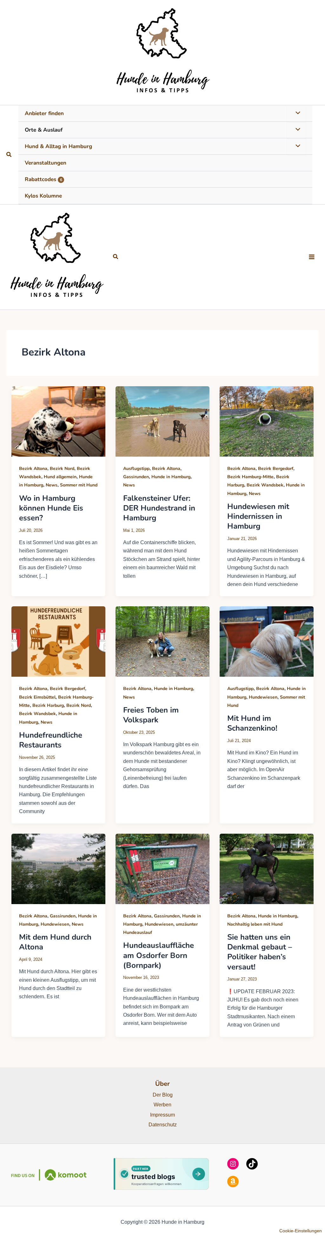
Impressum (162, 1114)
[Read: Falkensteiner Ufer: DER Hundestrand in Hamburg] (162, 421)
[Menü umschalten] (296, 113)
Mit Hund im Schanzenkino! (252, 723)
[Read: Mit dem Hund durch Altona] (58, 868)
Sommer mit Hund (78, 485)
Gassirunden (136, 477)
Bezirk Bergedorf (275, 469)
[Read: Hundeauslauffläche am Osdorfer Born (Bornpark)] (162, 868)
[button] (9, 155)
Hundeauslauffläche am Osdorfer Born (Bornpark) (158, 955)
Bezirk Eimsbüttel (37, 697)
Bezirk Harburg (48, 705)
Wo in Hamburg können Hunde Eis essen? (51, 508)
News (51, 485)
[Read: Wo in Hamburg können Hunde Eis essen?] (58, 421)
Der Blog (163, 1095)
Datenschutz (163, 1124)
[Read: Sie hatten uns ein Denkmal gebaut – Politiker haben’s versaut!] (267, 868)
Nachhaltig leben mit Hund (254, 924)
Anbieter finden (44, 113)
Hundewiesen (263, 697)
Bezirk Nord (62, 469)
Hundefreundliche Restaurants (50, 740)
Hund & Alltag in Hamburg (58, 146)
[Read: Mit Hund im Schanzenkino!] (267, 641)
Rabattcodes (43, 179)
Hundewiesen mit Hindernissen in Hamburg (258, 516)
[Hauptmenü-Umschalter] (312, 257)
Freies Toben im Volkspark (151, 715)
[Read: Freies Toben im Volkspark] (162, 641)
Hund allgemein (60, 477)
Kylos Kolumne (43, 195)
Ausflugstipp (136, 469)
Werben (162, 1104)
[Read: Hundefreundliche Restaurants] (58, 641)
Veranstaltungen (45, 162)
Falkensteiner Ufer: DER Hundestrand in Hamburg (159, 508)
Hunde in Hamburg (170, 477)
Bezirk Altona (33, 469)
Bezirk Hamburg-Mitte (250, 477)
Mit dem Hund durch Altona (55, 942)
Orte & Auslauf (44, 130)
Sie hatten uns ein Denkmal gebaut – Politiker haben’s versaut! (259, 952)
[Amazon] (233, 1181)
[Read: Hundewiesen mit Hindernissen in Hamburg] (267, 421)
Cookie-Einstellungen (300, 1230)
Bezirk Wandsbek (265, 485)
